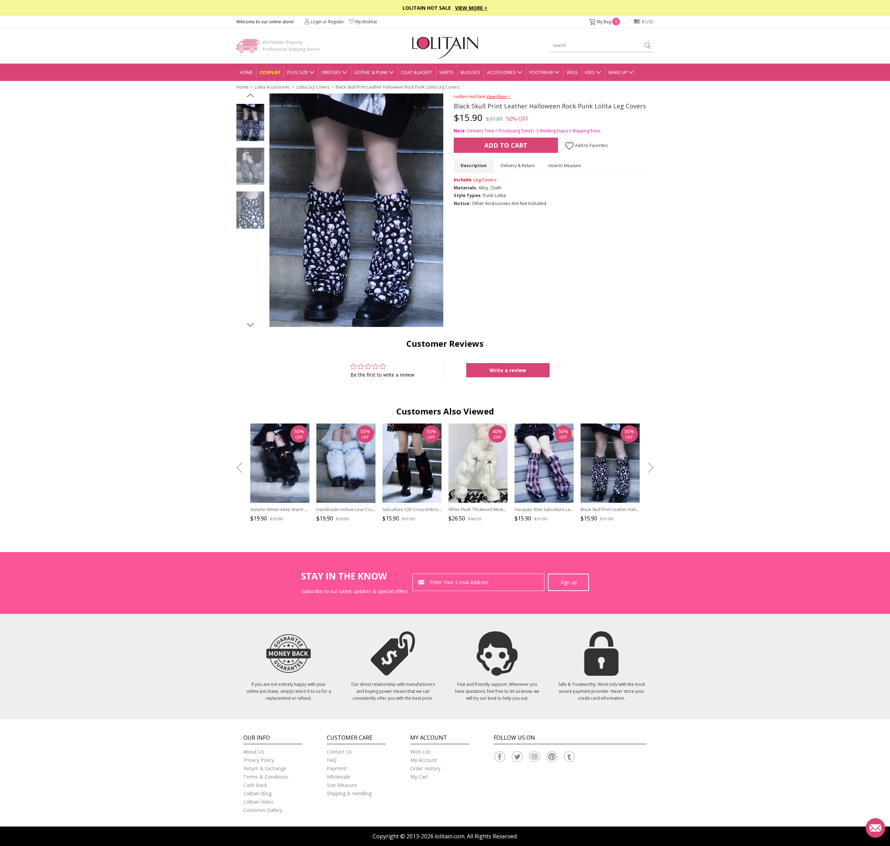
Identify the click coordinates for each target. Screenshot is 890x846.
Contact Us (339, 751)
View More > (471, 8)
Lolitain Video (258, 801)
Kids (590, 72)
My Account (423, 760)
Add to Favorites (591, 145)
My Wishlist (366, 22)
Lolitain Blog (257, 793)
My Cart (419, 776)
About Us (253, 751)
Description (474, 166)
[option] (250, 123)
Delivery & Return (518, 166)
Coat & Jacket (416, 72)
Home (246, 72)
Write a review (508, 370)
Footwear (541, 72)
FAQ (332, 760)
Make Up (617, 72)
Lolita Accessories (272, 87)
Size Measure (342, 785)
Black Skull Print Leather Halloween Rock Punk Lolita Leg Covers (397, 87)
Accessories (501, 72)
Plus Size (297, 72)
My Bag (607, 22)
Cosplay (270, 72)
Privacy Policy (258, 760)
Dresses (331, 72)
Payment (337, 768)
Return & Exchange (264, 768)
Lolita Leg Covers (313, 87)
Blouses (470, 72)
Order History (425, 768)
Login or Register (327, 22)
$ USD (647, 22)
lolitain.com (449, 836)
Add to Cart (505, 145)
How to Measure (565, 166)
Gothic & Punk (371, 72)
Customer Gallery (262, 810)
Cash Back (255, 785)
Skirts (446, 72)
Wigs (572, 72)
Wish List (420, 751)
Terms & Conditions (266, 776)
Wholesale (338, 776)
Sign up (568, 582)
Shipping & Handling (349, 793)
